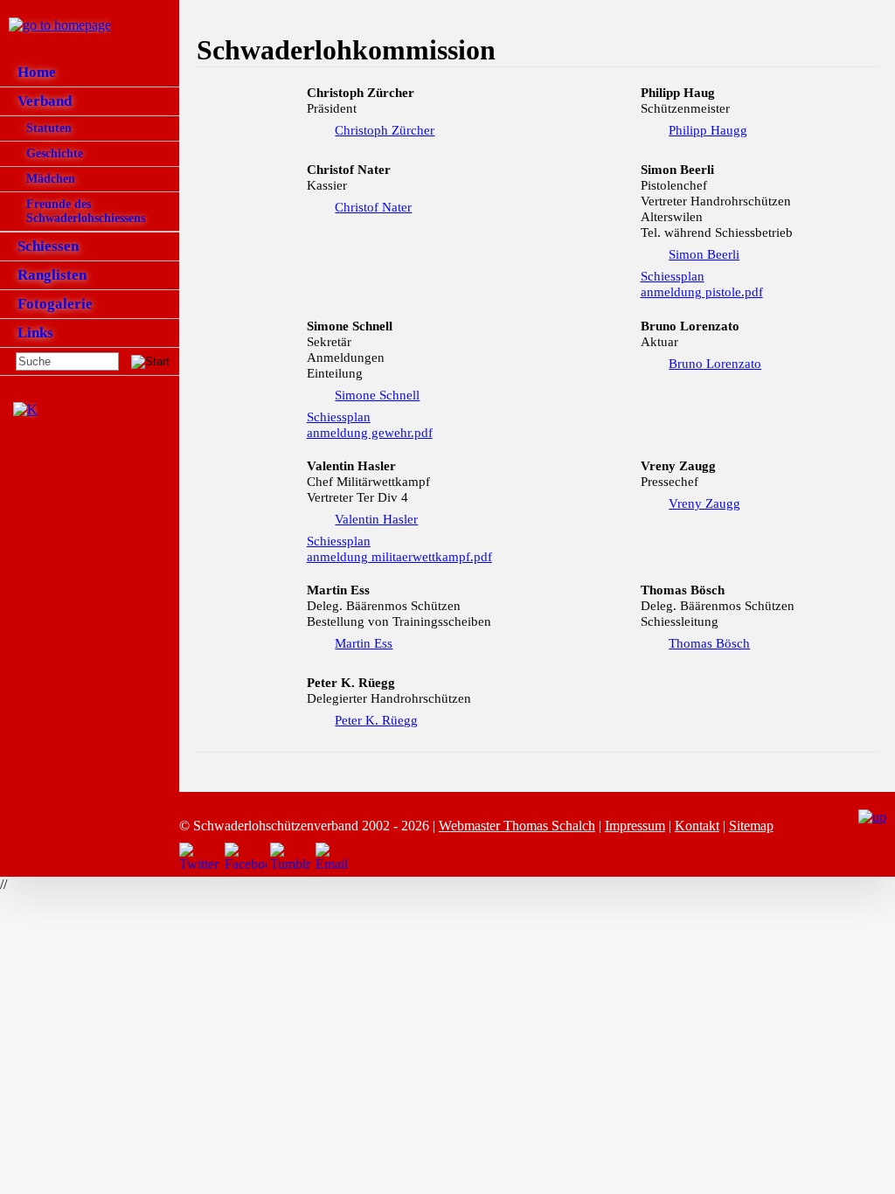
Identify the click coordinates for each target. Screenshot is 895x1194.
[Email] (336, 857)
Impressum (635, 825)
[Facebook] (246, 857)
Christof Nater (373, 207)
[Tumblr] (291, 857)
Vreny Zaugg (704, 503)
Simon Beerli (704, 254)
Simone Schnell (377, 395)
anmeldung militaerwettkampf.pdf (399, 557)
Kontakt (697, 825)
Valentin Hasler (376, 519)
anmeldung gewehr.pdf (370, 433)
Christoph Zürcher (384, 130)
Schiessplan (672, 276)
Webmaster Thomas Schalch (517, 825)
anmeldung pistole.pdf (702, 292)
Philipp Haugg (708, 130)
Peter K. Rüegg (376, 720)
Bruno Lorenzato (715, 364)
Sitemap (751, 825)
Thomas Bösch (709, 643)
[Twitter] (200, 857)
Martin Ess (363, 643)
